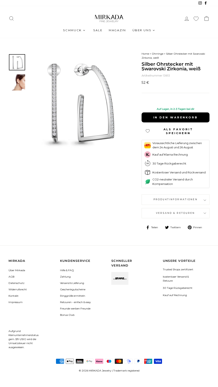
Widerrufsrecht (18, 289)
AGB (11, 276)
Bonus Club (67, 314)
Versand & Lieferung (72, 283)
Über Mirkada (17, 270)
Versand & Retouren (175, 213)
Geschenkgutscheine (72, 289)
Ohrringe (157, 53)
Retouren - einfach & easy (75, 302)
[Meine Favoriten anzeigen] (196, 19)
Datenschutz (16, 283)
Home (145, 53)
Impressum (16, 302)
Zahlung (65, 276)
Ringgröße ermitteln (72, 295)
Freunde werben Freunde (75, 308)
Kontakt (14, 295)
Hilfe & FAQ (67, 270)
